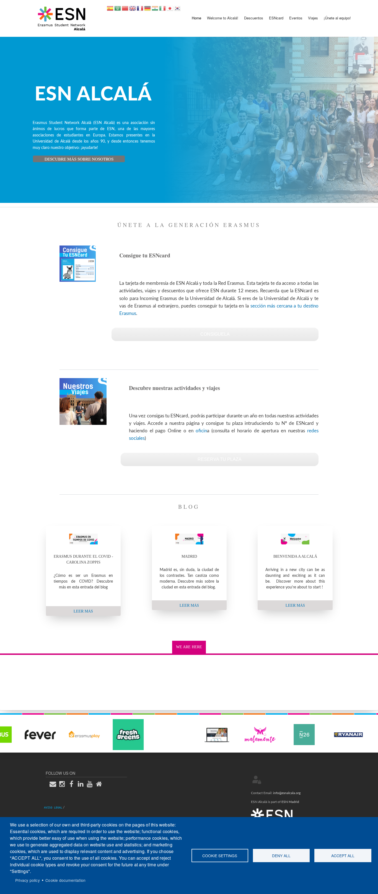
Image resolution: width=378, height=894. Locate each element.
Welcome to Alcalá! (222, 17)
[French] (140, 10)
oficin (201, 430)
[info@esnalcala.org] (54, 784)
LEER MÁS (83, 611)
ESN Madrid (290, 801)
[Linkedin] (82, 784)
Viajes (313, 17)
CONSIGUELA (215, 334)
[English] (132, 10)
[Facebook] (73, 784)
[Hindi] (155, 10)
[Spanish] (110, 10)
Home (196, 17)
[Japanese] (170, 10)
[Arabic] (117, 10)
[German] (147, 10)
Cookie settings (219, 855)
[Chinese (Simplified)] (125, 10)
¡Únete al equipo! (337, 17)
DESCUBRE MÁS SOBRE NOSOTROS (79, 159)
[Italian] (162, 10)
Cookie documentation (65, 880)
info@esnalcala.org (287, 793)
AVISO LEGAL (53, 807)
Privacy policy (27, 880)
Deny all (281, 855)
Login (257, 780)
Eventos (295, 17)
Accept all (342, 855)
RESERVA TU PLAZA (220, 459)
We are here (189, 647)
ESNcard (276, 17)
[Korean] (177, 10)
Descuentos (253, 17)
